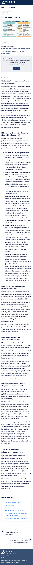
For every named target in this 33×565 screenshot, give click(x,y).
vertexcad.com (5, 555)
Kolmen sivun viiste (11, 508)
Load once (16, 68)
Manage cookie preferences (16, 64)
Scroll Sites (4, 562)
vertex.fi (3, 557)
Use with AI (7, 13)
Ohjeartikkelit (11, 7)
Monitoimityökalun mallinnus (14, 510)
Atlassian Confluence (13, 562)
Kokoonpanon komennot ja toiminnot (16, 518)
